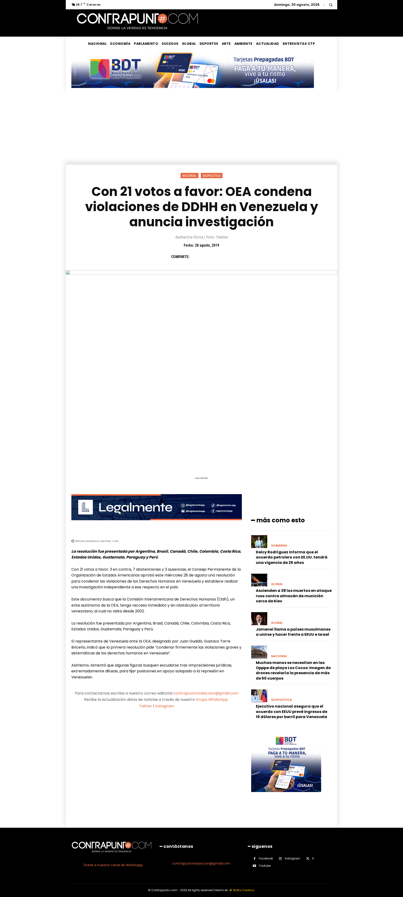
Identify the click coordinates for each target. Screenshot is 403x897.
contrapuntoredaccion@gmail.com (205, 693)
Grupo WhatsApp (212, 699)
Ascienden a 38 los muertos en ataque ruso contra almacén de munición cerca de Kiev (294, 596)
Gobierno (279, 545)
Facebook (266, 858)
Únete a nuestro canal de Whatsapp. (113, 865)
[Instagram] (280, 859)
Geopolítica (212, 176)
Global (277, 584)
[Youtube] (254, 866)
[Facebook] (195, 257)
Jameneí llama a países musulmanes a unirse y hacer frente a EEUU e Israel (293, 632)
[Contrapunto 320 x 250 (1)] (286, 795)
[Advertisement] (201, 129)
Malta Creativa (243, 890)
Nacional (189, 176)
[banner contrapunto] (156, 524)
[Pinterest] (216, 257)
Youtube (265, 866)
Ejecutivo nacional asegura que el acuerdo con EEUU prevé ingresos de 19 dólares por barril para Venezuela (291, 711)
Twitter (145, 706)
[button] (330, 4)
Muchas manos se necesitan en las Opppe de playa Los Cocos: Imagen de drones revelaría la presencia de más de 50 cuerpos (293, 670)
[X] (206, 257)
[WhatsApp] (227, 257)
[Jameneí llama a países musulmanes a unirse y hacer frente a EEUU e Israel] (259, 618)
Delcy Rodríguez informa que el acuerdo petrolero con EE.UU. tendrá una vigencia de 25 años (291, 557)
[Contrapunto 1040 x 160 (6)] (192, 91)
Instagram (164, 706)
